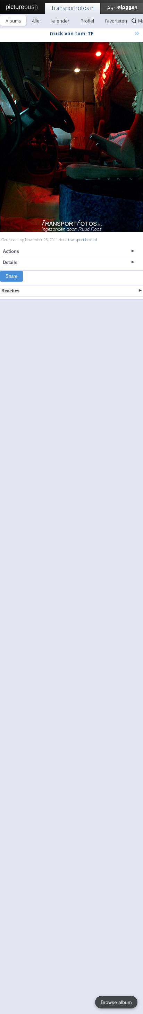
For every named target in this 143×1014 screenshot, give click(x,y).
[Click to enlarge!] (71, 137)
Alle (36, 21)
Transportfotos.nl (72, 8)
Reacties (10, 290)
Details (10, 262)
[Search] (134, 20)
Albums (13, 21)
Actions (11, 251)
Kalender (60, 21)
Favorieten (116, 21)
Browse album (116, 1002)
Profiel (87, 21)
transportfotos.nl (82, 239)
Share (11, 276)
